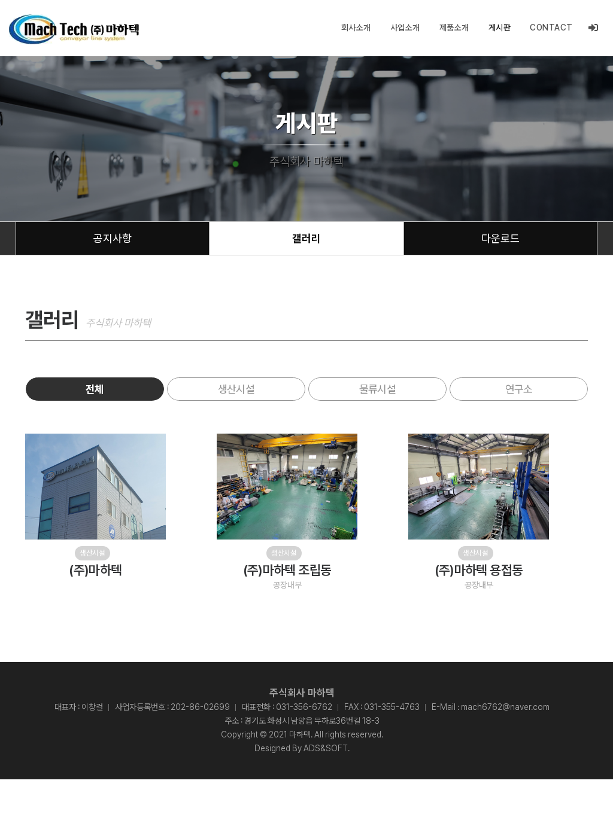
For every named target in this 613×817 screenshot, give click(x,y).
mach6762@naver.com (505, 707)
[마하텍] (74, 29)
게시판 (499, 27)
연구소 (518, 389)
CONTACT (551, 27)
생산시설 (236, 389)
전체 (95, 389)
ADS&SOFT (326, 748)
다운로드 (500, 238)
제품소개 (454, 27)
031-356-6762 (304, 707)
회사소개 (356, 27)
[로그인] (593, 28)
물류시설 (377, 389)
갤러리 (306, 238)
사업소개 (405, 27)
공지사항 (112, 238)
